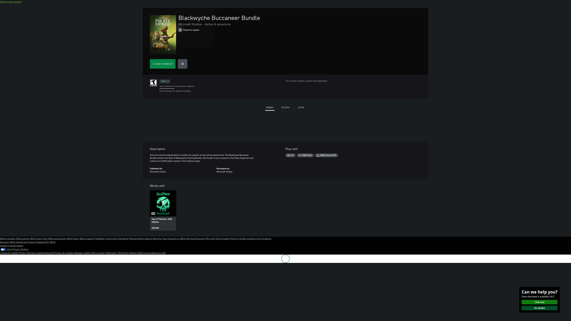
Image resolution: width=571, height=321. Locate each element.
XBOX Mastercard (19, 242)
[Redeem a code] (182, 64)
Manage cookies (82, 252)
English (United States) (11, 245)
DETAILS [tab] (269, 107)
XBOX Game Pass (38, 238)
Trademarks (111, 252)
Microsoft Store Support (217, 238)
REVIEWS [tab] (285, 107)
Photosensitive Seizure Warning (145, 238)
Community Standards (116, 238)
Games (31, 242)
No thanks (539, 308)
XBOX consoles (7, 238)
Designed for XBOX (45, 242)
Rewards (4, 242)
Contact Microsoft (45, 252)
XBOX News (73, 238)
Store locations (263, 238)
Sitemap (31, 252)
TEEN (163, 81)
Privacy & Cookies (64, 252)
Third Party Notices (127, 252)
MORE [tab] (301, 107)
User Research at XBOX (174, 238)
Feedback (99, 238)
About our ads (158, 252)
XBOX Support (86, 238)
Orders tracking (247, 238)
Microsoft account (195, 238)
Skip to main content (10, 1)
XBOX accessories (57, 238)
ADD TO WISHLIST (164, 63)
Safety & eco (143, 252)
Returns (235, 238)
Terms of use (97, 252)
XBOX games (22, 238)
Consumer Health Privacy (13, 252)
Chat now (540, 302)
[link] (163, 210)
